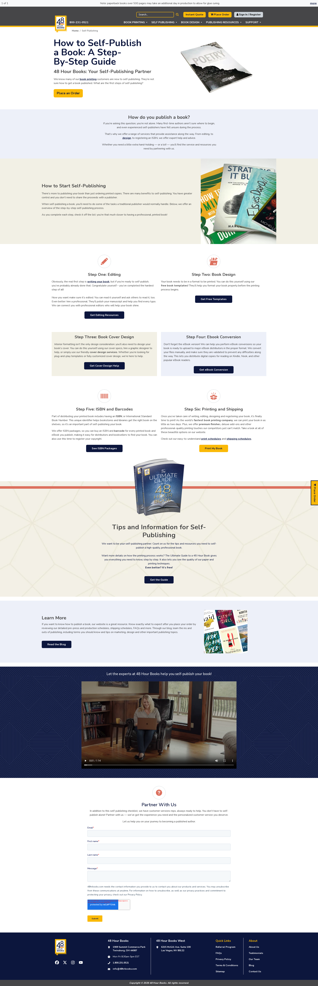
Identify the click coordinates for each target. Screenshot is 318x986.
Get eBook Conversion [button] (213, 370)
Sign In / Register (249, 14)
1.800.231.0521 (121, 962)
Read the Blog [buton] (56, 644)
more (313, 3)
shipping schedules (239, 439)
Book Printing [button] (134, 22)
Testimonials (256, 953)
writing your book (98, 281)
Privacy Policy (223, 959)
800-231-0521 (79, 22)
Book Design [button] (190, 22)
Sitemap (220, 971)
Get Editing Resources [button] (104, 315)
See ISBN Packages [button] (104, 448)
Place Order (221, 14)
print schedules (211, 439)
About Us (254, 947)
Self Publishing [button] (162, 22)
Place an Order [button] (68, 93)
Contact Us (255, 971)
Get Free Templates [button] (214, 299)
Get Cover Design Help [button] (104, 366)
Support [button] (251, 22)
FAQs (219, 953)
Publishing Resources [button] (222, 22)
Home (75, 30)
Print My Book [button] (213, 448)
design (126, 138)
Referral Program (225, 947)
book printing (88, 79)
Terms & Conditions (227, 965)
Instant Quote (194, 14)
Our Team (254, 959)
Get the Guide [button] (159, 580)
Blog (251, 965)
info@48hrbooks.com (125, 968)
